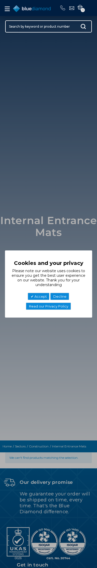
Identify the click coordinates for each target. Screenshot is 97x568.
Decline (59, 296)
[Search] (83, 27)
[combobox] (48, 26)
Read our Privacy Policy (48, 306)
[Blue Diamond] (32, 7)
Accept (40, 296)
